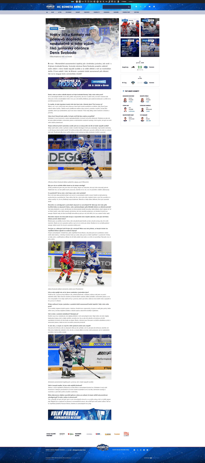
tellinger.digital (155, 458)
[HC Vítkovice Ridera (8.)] (97, 1)
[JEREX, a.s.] (108, 434)
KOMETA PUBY (126, 12)
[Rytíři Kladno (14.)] (115, 1)
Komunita (106, 12)
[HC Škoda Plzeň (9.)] (100, 1)
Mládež (78, 12)
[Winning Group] (60, 434)
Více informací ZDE (50, 451)
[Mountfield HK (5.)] (88, 1)
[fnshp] (126, 434)
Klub (52, 12)
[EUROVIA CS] (89, 434)
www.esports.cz (76, 458)
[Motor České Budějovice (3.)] (82, 1)
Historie (136, 12)
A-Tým (59, 12)
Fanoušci (86, 12)
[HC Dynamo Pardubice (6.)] (91, 1)
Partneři (116, 12)
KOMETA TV (96, 12)
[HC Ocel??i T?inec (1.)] (76, 1)
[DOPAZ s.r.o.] (117, 434)
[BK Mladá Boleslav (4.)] (85, 1)
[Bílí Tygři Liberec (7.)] (94, 1)
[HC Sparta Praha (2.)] (79, 1)
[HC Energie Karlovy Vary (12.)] (109, 1)
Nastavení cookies (50, 459)
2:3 (140, 67)
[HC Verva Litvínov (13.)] (112, 1)
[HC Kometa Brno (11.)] (106, 1)
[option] (89, 434)
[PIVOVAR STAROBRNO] (69, 434)
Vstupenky (68, 12)
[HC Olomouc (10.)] (103, 1)
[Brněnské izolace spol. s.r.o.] (99, 434)
